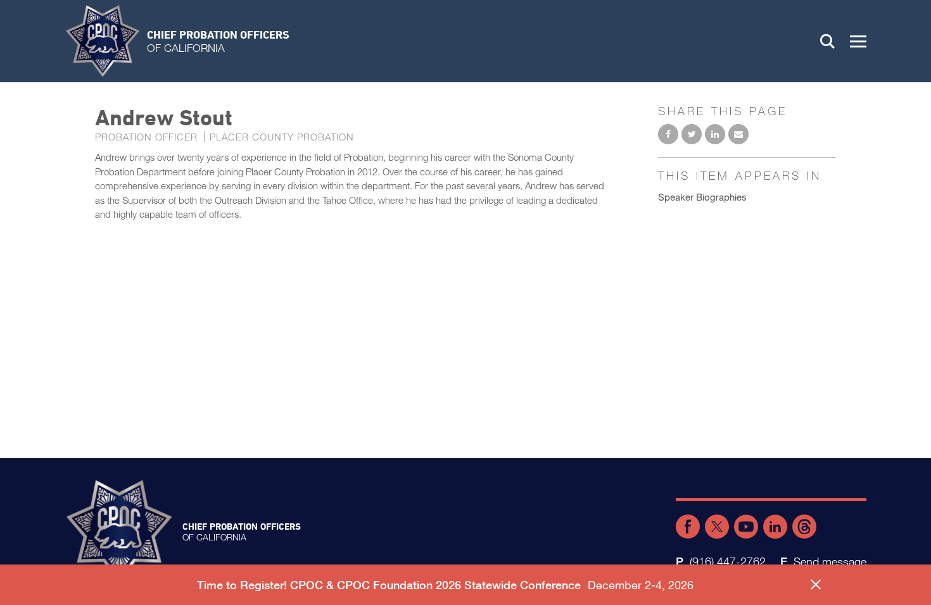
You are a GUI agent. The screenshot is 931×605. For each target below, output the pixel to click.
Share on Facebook (668, 134)
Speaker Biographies (702, 197)
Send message (830, 561)
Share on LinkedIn (715, 134)
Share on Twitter (691, 134)
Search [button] (827, 41)
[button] (858, 41)
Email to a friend (738, 134)
